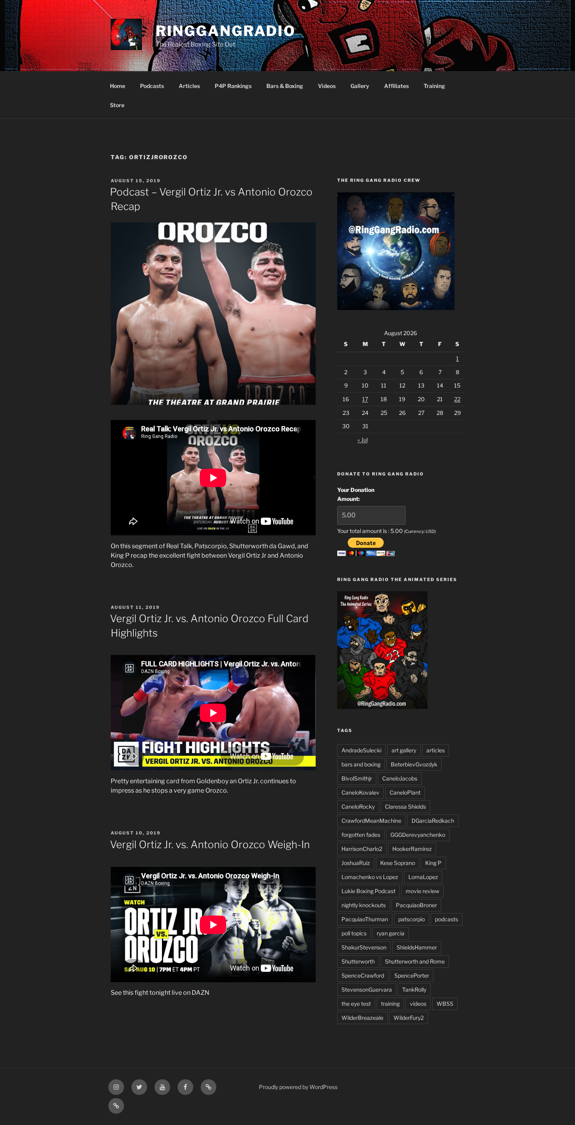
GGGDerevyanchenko (417, 834)
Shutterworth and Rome (415, 961)
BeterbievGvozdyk (414, 764)
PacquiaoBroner (416, 905)
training (390, 1003)
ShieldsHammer (417, 947)
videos (418, 1003)
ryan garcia (390, 933)
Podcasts (152, 86)
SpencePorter (411, 975)
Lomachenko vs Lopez (369, 877)
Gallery (359, 86)
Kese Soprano (397, 862)
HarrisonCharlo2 (361, 848)
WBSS (445, 1003)
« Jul (363, 439)
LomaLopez (423, 877)
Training (434, 86)
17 (365, 399)
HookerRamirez (412, 848)
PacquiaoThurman (364, 919)
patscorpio (411, 919)
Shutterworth (358, 961)
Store (117, 105)
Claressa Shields (405, 806)
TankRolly (414, 989)
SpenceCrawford (362, 975)
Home (117, 86)
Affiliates (396, 86)
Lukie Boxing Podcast (368, 891)
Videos (327, 86)
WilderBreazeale (362, 1017)
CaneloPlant (405, 792)
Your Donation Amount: (355, 494)
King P (433, 862)
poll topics (354, 933)
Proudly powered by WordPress (298, 1087)
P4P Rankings (233, 86)
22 (457, 399)
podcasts (446, 919)
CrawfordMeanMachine (371, 820)
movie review (422, 891)
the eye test (356, 1003)
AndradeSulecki (361, 750)
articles (435, 750)
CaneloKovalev (360, 792)
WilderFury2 (409, 1017)
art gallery (404, 750)
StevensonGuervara (366, 989)
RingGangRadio (226, 30)
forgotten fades (360, 834)
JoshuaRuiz (355, 862)
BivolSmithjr (356, 778)
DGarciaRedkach (432, 820)
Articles (189, 86)
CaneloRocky (358, 806)
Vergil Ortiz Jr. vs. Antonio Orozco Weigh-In (210, 844)
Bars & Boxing (284, 86)
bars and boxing (361, 764)
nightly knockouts (363, 905)
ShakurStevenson (363, 947)
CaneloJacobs (399, 778)
